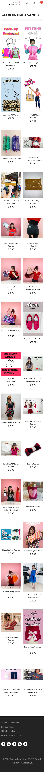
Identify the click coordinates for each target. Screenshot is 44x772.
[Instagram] (9, 744)
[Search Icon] (27, 3)
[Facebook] (3, 744)
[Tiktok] (25, 744)
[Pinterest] (14, 744)
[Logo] (15, 3)
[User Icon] (34, 3)
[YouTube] (20, 744)
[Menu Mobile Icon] (2, 3)
